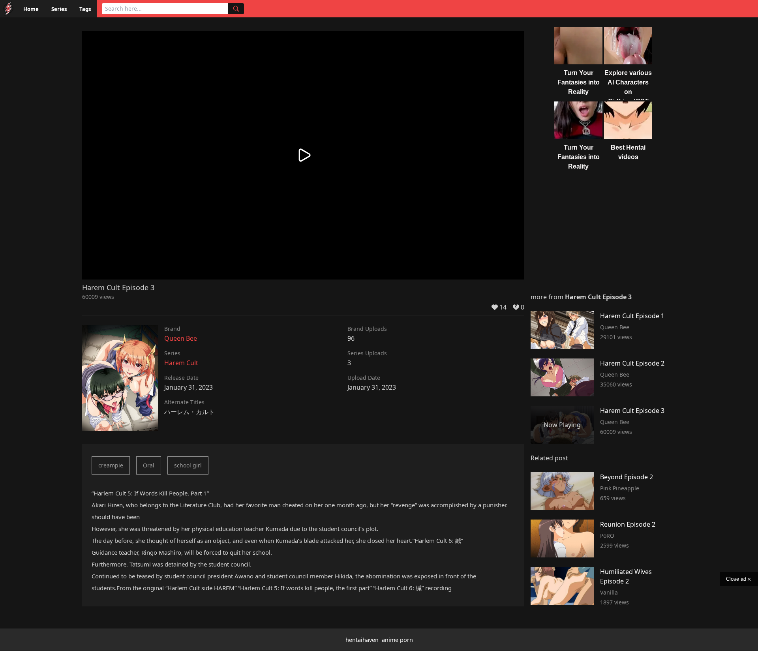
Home (31, 9)
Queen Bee (180, 338)
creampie (110, 465)
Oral (148, 465)
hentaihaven (362, 639)
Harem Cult (181, 362)
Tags (85, 9)
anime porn (397, 639)
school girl (188, 465)
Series (59, 9)
